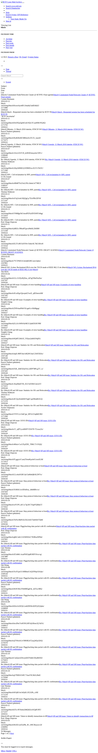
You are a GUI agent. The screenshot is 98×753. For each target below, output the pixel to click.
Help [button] (7, 13)
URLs (14, 751)
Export (8, 82)
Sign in (8, 21)
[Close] (2, 743)
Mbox (3, 751)
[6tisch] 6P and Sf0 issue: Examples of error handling (61, 285)
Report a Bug (13, 57)
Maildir (8, 751)
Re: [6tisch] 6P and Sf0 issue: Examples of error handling (65, 300)
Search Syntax (11, 15)
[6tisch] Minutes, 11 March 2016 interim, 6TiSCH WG (63, 129)
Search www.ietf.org (13, 6)
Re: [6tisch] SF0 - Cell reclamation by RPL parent (57, 190)
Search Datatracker (13, 8)
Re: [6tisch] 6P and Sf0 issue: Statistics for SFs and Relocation (71, 360)
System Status (33, 57)
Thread (8, 71)
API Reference (22, 15)
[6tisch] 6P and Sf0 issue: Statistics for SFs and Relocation (67, 345)
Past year (9, 48)
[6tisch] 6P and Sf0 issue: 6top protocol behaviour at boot (65, 466)
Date (7, 69)
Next (12, 733)
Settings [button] (9, 17)
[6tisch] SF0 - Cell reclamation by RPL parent (52, 175)
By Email (23, 57)
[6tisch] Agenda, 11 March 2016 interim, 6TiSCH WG (62, 144)
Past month (10, 45)
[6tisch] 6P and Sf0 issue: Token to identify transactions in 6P (70, 716)
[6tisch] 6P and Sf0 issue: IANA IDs (42, 421)
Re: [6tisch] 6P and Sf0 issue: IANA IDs (47, 436)
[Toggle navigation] (23, 2)
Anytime (9, 39)
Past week (9, 43)
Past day (9, 41)
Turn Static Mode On (19, 19)
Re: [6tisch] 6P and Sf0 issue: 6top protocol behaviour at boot (70, 481)
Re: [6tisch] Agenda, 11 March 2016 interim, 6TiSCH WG (67, 159)
